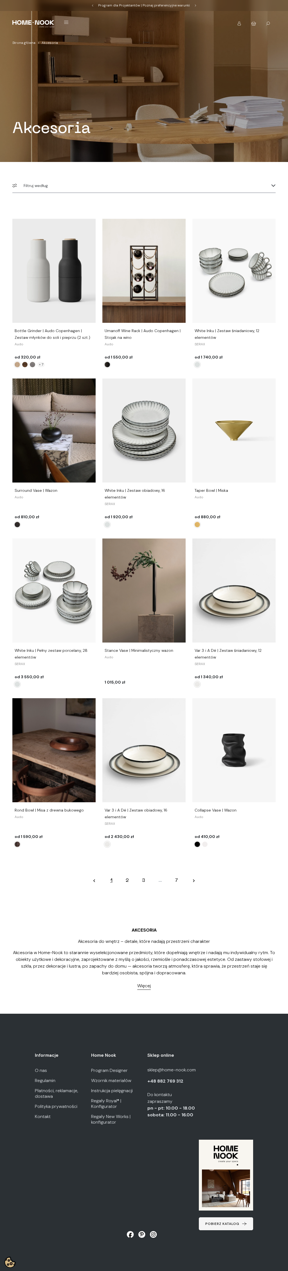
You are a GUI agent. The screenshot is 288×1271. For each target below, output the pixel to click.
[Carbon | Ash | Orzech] (25, 364)
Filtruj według (36, 185)
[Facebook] (130, 1234)
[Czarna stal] (107, 364)
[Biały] (205, 844)
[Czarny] (197, 844)
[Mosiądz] (197, 524)
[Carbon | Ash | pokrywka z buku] (17, 364)
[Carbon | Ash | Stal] (32, 364)
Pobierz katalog (222, 1224)
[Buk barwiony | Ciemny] (17, 844)
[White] (197, 364)
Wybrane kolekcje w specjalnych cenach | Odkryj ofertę (144, 5)
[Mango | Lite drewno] (17, 524)
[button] (240, 21)
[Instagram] (153, 1234)
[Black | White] (197, 684)
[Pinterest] (141, 1234)
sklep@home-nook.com (171, 1070)
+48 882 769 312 (165, 1081)
